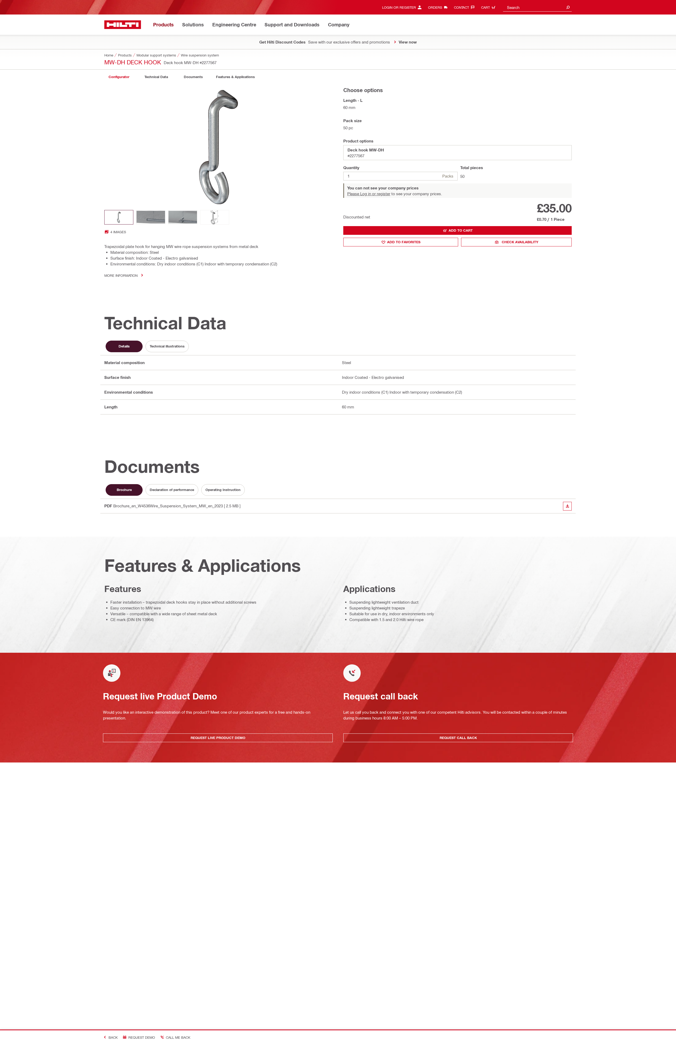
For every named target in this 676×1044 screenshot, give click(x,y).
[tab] (118, 77)
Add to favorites (403, 242)
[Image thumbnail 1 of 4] (118, 217)
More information (121, 275)
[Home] (122, 24)
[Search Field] (568, 7)
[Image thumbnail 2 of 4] (150, 217)
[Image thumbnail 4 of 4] (214, 217)
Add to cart (461, 230)
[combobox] (537, 7)
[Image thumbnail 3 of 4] (182, 217)
